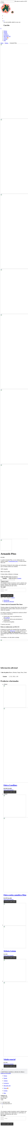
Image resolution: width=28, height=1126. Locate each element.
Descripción (6, 600)
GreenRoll (7, 617)
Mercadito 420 (7, 36)
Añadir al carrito (4, 581)
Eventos (5, 39)
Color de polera (5, 576)
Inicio (2, 43)
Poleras (5, 31)
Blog (5, 40)
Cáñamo (6, 33)
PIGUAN (12, 630)
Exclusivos (6, 35)
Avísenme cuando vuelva (6, 595)
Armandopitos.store (13, 561)
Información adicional (9, 601)
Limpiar (19, 578)
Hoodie (5, 32)
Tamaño (5, 578)
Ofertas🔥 (6, 37)
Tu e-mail (3, 587)
